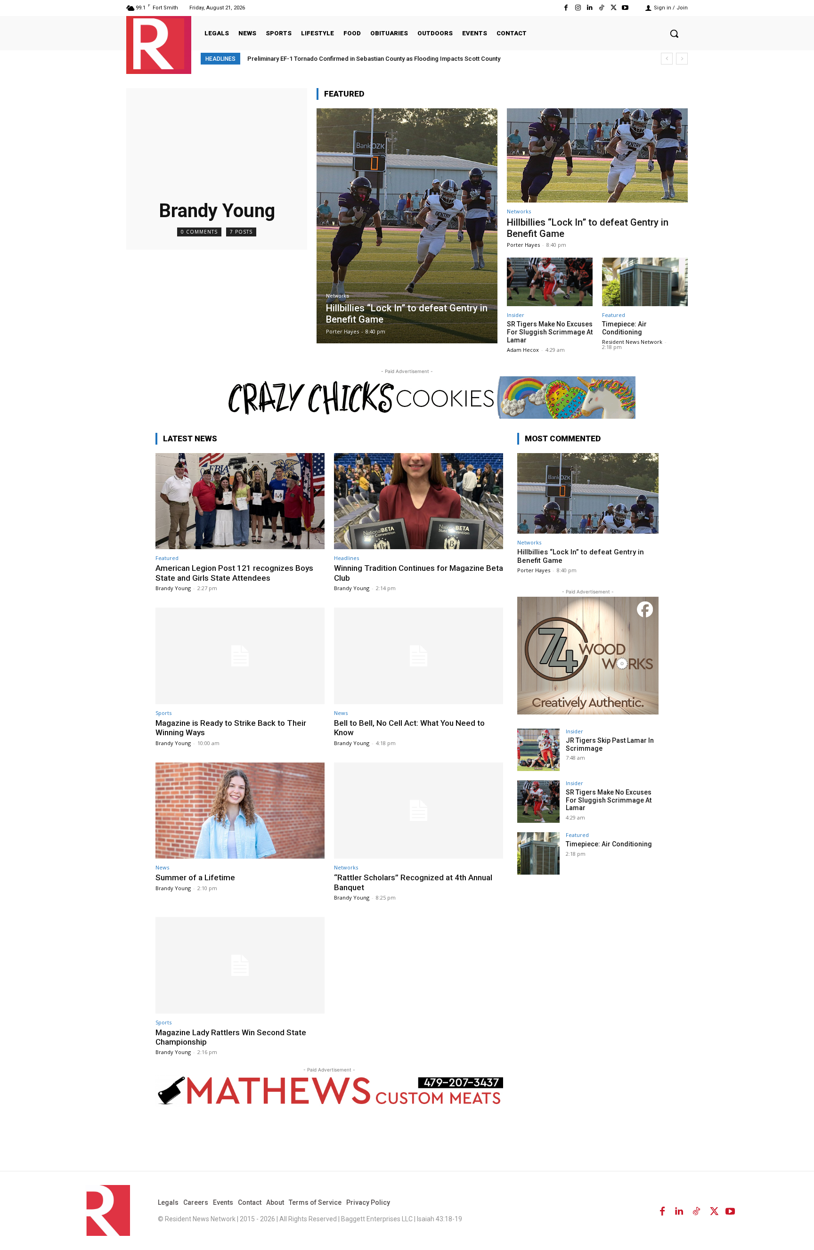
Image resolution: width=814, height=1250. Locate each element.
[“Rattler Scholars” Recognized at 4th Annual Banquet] (418, 811)
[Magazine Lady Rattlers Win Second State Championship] (240, 965)
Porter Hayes (523, 244)
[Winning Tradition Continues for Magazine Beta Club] (418, 501)
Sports (163, 712)
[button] (674, 33)
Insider (515, 314)
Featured (613, 314)
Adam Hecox (523, 349)
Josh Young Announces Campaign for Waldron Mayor (331, 58)
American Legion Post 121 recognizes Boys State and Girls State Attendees (234, 572)
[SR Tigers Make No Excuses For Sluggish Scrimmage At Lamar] (550, 282)
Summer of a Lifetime (195, 877)
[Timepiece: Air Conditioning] (645, 282)
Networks (337, 296)
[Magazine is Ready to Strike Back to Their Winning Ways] (240, 656)
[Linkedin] (589, 8)
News (341, 712)
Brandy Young (173, 588)
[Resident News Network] (158, 43)
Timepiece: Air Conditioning (624, 328)
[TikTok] (601, 8)
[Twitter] (613, 8)
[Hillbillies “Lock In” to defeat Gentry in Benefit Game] (407, 225)
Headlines (346, 557)
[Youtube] (625, 8)
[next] (682, 59)
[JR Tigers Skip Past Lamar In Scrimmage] (538, 750)
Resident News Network (632, 341)
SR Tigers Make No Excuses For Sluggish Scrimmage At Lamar (550, 332)
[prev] (667, 59)
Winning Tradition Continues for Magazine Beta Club (418, 572)
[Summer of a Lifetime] (240, 811)
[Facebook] (566, 8)
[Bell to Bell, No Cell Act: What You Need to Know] (418, 656)
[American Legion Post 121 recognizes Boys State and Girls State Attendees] (240, 501)
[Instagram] (578, 8)
